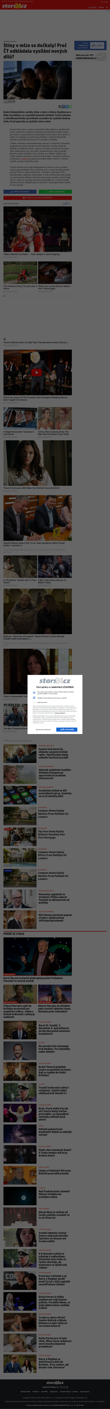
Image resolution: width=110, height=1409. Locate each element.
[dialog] (55, 704)
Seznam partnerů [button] (60, 713)
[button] (55, 702)
